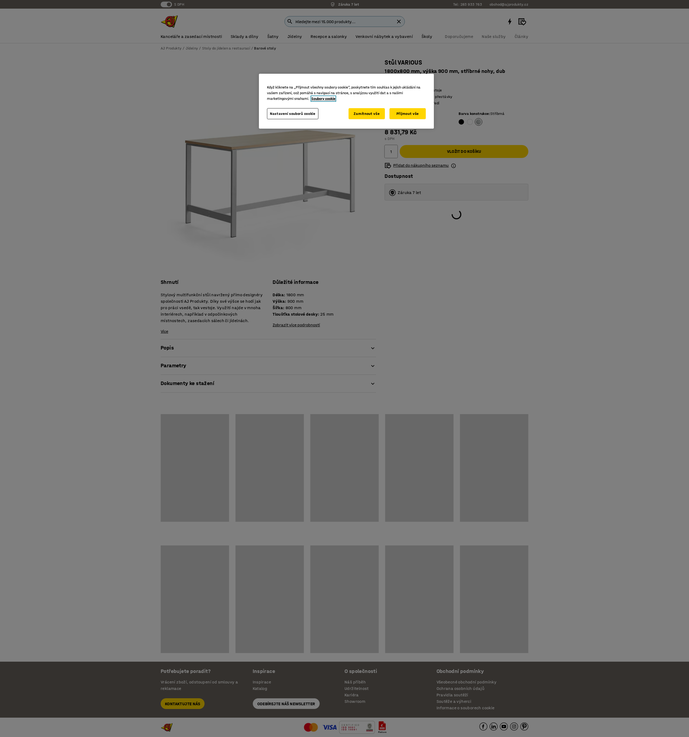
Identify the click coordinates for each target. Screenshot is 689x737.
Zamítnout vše (366, 113)
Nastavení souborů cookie (292, 113)
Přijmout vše (407, 113)
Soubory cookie (323, 98)
